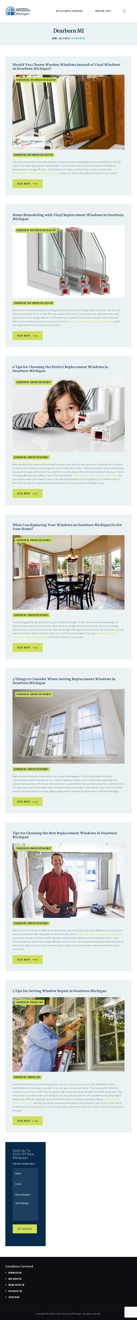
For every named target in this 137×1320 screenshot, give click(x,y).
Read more (23, 183)
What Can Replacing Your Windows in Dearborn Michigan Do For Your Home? (67, 527)
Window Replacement (40, 382)
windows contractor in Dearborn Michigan (91, 321)
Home (54, 38)
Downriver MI (15, 1272)
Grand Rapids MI (16, 1284)
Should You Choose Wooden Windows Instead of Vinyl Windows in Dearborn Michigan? (66, 67)
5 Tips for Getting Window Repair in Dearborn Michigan (59, 991)
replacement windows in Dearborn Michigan (95, 475)
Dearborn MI (23, 79)
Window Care (36, 1002)
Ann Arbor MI (15, 1278)
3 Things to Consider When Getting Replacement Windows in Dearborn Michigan (63, 681)
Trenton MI (14, 1297)
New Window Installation (43, 79)
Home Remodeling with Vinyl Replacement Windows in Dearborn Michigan (68, 217)
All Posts (64, 38)
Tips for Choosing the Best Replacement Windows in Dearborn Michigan (64, 835)
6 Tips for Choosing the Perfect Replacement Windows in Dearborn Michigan (60, 369)
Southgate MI (15, 1291)
